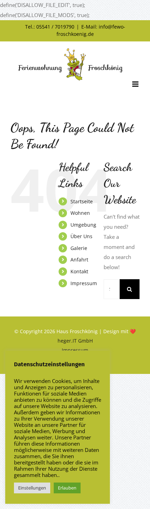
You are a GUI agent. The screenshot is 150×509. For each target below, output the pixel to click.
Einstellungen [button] (32, 488)
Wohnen (80, 213)
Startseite (81, 201)
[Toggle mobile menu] (136, 84)
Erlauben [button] (67, 488)
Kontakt (79, 271)
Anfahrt (79, 259)
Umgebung (83, 224)
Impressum (83, 283)
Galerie (78, 248)
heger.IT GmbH (75, 340)
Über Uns (81, 236)
